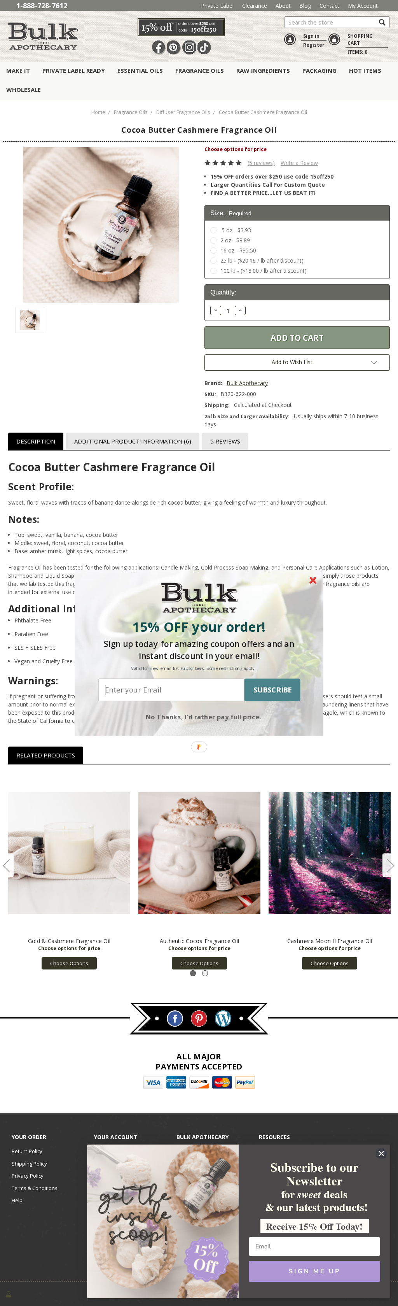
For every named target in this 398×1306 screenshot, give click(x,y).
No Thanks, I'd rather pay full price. (203, 716)
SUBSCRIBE (272, 690)
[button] (199, 626)
